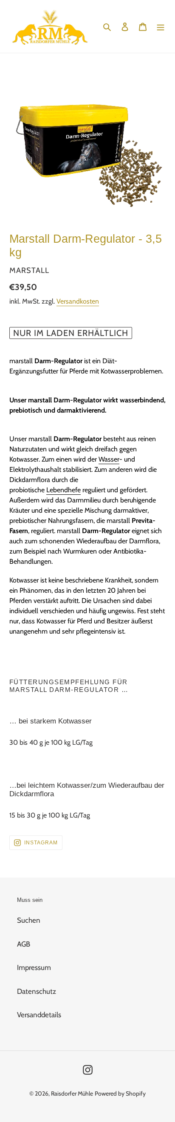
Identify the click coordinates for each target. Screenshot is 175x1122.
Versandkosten (77, 301)
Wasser (109, 459)
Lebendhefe (63, 490)
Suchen (28, 920)
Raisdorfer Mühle (72, 1093)
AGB (23, 944)
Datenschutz (36, 991)
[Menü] (160, 26)
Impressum (34, 967)
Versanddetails (39, 1014)
